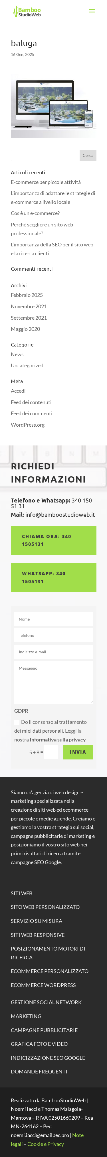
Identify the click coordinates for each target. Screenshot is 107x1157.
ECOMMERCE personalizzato (49, 971)
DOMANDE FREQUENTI (39, 1071)
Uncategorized (27, 365)
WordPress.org (28, 425)
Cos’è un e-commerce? (35, 213)
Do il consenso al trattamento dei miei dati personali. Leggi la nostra (50, 730)
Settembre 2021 (29, 318)
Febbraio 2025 (27, 295)
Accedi (18, 391)
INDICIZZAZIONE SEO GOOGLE (48, 1058)
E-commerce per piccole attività (46, 182)
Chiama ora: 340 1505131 (46, 540)
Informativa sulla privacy (58, 739)
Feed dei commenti (32, 413)
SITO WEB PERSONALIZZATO (45, 907)
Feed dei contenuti (31, 402)
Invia (78, 752)
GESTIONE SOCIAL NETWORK (46, 1002)
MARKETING (26, 1016)
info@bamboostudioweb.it (59, 514)
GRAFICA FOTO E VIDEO (39, 1044)
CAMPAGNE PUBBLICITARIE (44, 1030)
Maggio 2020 (25, 329)
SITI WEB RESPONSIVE (37, 935)
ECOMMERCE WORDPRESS (43, 985)
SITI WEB (22, 893)
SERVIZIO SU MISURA (36, 921)
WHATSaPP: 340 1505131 (44, 577)
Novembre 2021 (29, 306)
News (17, 354)
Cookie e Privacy (45, 1144)
